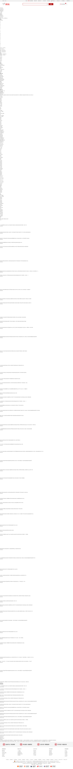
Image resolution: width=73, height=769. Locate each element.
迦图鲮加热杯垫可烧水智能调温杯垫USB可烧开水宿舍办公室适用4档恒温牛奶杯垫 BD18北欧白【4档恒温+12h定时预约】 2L (19, 271)
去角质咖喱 (43, 741)
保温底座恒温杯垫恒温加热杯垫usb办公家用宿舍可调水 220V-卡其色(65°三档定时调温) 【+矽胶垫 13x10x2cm (17, 657)
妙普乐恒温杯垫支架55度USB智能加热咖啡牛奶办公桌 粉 (8, 525)
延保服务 (66, 752)
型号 (41, 741)
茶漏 (0, 123)
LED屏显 (1, 212)
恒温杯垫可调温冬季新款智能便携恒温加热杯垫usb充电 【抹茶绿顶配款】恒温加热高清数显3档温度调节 (16, 460)
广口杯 (1, 104)
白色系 (1, 166)
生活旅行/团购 (4, 752)
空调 (0, 741)
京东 (9, 4)
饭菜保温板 (1, 76)
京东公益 (56, 759)
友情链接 (35, 759)
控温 (0, 208)
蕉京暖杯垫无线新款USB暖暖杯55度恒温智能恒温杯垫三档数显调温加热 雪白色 (12, 498)
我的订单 (35, 0)
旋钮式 (1, 174)
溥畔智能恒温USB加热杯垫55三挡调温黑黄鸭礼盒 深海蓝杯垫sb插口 (10, 548)
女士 (0, 151)
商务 (0, 159)
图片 (27, 741)
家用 (0, 155)
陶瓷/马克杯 (2, 83)
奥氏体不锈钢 (2, 113)
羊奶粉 (49, 741)
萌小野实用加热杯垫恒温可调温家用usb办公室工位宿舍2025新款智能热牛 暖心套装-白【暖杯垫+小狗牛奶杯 (16, 327)
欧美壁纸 (35, 741)
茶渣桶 (1, 126)
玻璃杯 (1, 87)
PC (0, 112)
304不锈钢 (1, 111)
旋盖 (0, 101)
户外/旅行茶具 (2, 69)
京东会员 (44, 0)
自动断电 (1, 215)
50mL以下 (1, 175)
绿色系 (1, 163)
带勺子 (1, 199)
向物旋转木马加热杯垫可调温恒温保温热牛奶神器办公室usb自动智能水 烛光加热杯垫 (13, 317)
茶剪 (0, 121)
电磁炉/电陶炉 (2, 79)
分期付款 (34, 752)
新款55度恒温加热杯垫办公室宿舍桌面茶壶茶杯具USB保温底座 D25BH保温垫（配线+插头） (14, 492)
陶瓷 (0, 186)
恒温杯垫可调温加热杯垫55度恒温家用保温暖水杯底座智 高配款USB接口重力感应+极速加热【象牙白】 (16, 302)
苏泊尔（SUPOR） (3, 47)
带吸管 (1, 197)
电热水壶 (1, 77)
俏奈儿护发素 (2, 738)
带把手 (1, 204)
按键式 (1, 173)
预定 (39, 741)
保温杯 (1, 82)
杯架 (0, 122)
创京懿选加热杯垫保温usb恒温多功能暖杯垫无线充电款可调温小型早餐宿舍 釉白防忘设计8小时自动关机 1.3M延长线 (18, 424)
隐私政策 (52, 759)
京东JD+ (66, 756)
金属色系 (1, 168)
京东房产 (46, 741)
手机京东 (53, 0)
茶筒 (0, 124)
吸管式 (1, 102)
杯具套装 (1, 86)
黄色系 (1, 162)
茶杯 (0, 66)
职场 (0, 153)
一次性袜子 (18, 741)
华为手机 (32, 741)
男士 (0, 150)
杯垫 (0, 118)
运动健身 (1, 157)
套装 (0, 170)
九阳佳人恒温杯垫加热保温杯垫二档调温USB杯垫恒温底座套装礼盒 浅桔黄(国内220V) (13, 575)
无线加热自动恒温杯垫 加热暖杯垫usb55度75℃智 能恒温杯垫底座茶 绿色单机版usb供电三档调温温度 (15, 397)
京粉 (26, 741)
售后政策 (50, 750)
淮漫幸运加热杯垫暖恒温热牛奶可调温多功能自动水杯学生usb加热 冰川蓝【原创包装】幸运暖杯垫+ (15, 289)
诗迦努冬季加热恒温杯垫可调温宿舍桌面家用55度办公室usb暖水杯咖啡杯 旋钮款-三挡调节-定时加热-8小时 (16, 611)
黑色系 (1, 165)
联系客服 (3, 756)
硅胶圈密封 (1, 130)
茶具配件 (1, 64)
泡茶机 (1, 190)
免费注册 (31, 0)
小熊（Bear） (2, 48)
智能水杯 (1, 84)
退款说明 (50, 752)
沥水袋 (1, 120)
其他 (2, 18)
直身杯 (1, 105)
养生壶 (1, 74)
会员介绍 (3, 751)
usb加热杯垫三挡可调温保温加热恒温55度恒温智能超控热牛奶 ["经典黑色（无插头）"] (13, 401)
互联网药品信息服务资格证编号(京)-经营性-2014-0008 (41, 761)
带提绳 (1, 201)
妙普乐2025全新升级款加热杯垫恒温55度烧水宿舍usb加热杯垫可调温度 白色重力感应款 (13, 725)
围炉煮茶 (1, 189)
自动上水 (1, 146)
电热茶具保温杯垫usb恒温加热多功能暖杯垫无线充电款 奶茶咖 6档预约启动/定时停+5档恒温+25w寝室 (15, 298)
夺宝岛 (66, 750)
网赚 (5, 741)
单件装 (1, 169)
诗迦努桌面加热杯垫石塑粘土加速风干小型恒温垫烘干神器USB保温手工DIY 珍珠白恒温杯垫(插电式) (15, 232)
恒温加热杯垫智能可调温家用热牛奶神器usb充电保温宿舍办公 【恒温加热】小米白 (12, 581)
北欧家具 (21, 741)
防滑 (0, 206)
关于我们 (7, 759)
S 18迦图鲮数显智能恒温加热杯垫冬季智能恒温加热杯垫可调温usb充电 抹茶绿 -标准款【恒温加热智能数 (16, 428)
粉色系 (1, 161)
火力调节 (1, 214)
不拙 (0, 61)
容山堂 (1, 60)
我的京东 (39, 0)
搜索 (51, 4)
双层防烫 (1, 145)
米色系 (1, 167)
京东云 (41, 764)
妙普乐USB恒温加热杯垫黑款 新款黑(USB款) (7, 530)
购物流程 (3, 750)
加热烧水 (1, 209)
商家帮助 (23, 759)
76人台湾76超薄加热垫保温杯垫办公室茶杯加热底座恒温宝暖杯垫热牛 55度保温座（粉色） (14, 382)
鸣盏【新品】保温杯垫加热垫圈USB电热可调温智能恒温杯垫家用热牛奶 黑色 (11, 415)
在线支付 (34, 751)
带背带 (1, 200)
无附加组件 (1, 203)
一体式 (1, 147)
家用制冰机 (1, 78)
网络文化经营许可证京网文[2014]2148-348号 (40, 762)
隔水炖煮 (1, 207)
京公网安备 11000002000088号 (20, 761)
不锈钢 (1, 110)
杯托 (0, 119)
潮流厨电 (1, 75)
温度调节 (1, 210)
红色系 (1, 160)
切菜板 (13, 741)
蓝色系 (1, 164)
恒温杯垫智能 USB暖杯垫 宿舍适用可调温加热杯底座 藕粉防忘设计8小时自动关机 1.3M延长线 (14, 681)
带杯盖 (1, 198)
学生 (0, 152)
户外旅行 (1, 154)
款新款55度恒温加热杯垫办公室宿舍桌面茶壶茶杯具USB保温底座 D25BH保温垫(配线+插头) (14, 260)
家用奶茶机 (1, 80)
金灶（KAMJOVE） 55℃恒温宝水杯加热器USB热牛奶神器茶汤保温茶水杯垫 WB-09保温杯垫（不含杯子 (16, 661)
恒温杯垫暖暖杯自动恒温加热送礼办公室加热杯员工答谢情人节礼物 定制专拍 (11, 405)
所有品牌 (1, 20)
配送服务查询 (20, 752)
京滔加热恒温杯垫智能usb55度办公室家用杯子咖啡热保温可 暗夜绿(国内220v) (12, 365)
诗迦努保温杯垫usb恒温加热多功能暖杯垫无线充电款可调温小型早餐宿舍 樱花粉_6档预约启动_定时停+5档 (16, 469)
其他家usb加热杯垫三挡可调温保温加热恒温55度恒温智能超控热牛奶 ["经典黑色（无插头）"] (14, 275)
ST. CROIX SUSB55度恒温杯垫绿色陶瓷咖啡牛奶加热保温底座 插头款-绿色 (11, 444)
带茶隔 (1, 202)
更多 (0, 62)
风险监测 (47, 759)
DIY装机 (66, 751)
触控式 (1, 171)
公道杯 (1, 70)
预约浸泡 (1, 213)
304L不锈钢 (2, 115)
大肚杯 (1, 106)
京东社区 (43, 759)
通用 (0, 158)
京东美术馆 (1, 16)
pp (0, 107)
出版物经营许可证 (29, 762)
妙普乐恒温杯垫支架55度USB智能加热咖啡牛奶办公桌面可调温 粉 (10, 440)
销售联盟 (39, 759)
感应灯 (24, 741)
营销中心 (27, 759)
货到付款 (34, 750)
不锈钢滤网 (1, 132)
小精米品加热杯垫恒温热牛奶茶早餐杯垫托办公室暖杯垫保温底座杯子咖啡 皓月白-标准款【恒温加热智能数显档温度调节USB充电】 (20, 410)
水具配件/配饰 (2, 85)
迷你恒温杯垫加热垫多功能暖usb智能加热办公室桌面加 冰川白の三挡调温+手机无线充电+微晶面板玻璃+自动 (16, 513)
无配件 (1, 133)
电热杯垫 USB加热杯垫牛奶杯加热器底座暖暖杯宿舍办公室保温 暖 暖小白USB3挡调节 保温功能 (14, 238)
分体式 (1, 148)
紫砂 (0, 108)
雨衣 (30, 741)
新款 (29, 741)
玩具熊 (11, 741)
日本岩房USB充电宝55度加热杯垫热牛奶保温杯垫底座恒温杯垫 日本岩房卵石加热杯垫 (13, 372)
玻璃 (0, 117)
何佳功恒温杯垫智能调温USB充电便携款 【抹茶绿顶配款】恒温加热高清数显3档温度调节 (13, 620)
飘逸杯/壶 (1, 67)
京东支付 (37, 764)
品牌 (6, 741)
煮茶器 (1, 191)
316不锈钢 (1, 116)
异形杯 (1, 103)
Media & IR (65, 759)
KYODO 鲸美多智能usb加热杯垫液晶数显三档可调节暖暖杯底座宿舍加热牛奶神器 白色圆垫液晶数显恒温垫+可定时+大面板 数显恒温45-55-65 (21, 451)
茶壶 (0, 68)
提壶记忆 (1, 211)
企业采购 (48, 0)
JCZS (1, 59)
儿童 (0, 149)
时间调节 (1, 205)
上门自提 (19, 750)
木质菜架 (3, 741)
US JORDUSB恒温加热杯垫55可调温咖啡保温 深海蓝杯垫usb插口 (10, 378)
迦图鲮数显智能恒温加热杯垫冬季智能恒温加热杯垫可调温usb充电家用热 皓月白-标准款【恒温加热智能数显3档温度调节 (18, 336)
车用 (0, 156)
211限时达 (19, 751)
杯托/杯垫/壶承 (2, 65)
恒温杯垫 (1, 127)
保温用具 (1, 125)
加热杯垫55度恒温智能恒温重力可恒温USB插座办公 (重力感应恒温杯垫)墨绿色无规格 (13, 321)
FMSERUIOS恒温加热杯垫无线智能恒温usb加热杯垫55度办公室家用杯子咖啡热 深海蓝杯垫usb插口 (15, 595)
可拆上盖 (1, 143)
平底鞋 (15, 741)
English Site (60, 759)
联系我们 (11, 759)
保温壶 (1, 88)
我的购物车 (63, 4)
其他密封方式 (2, 131)
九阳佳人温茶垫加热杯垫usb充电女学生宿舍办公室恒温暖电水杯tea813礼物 (11, 502)
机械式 (1, 172)
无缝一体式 (1, 129)
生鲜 (37, 741)
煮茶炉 (1, 71)
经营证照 (49, 763)
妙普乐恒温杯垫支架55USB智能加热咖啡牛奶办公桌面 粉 (8, 569)
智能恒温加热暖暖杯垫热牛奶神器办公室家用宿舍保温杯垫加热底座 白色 (11, 242)
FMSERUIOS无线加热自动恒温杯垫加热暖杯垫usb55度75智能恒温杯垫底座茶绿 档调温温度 (14, 246)
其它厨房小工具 (2, 90)
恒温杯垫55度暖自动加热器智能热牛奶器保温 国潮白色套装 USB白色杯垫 (11, 508)
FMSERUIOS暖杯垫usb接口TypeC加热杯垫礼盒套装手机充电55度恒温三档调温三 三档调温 (14, 534)
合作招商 (19, 759)
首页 (0, 18)
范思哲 (9, 741)
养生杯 (1, 192)
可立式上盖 (1, 144)
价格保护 (50, 751)
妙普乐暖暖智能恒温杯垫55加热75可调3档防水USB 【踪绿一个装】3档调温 (11, 637)
